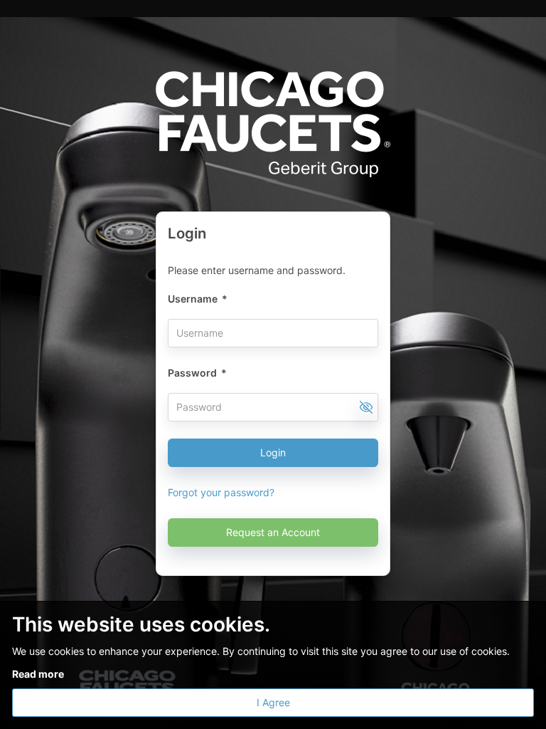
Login (273, 452)
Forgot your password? (221, 492)
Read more (38, 674)
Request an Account (273, 532)
